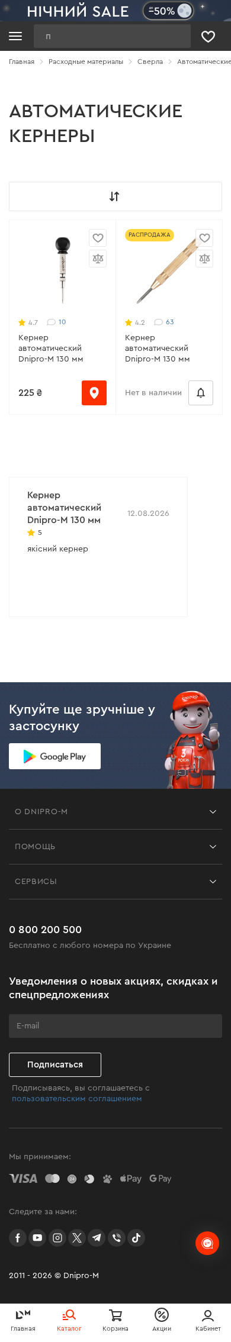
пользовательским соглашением (77, 1099)
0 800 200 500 (45, 929)
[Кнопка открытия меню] (15, 36)
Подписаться (55, 1064)
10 (62, 321)
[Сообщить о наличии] (201, 393)
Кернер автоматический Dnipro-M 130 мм (51, 348)
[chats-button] (207, 1243)
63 (170, 321)
